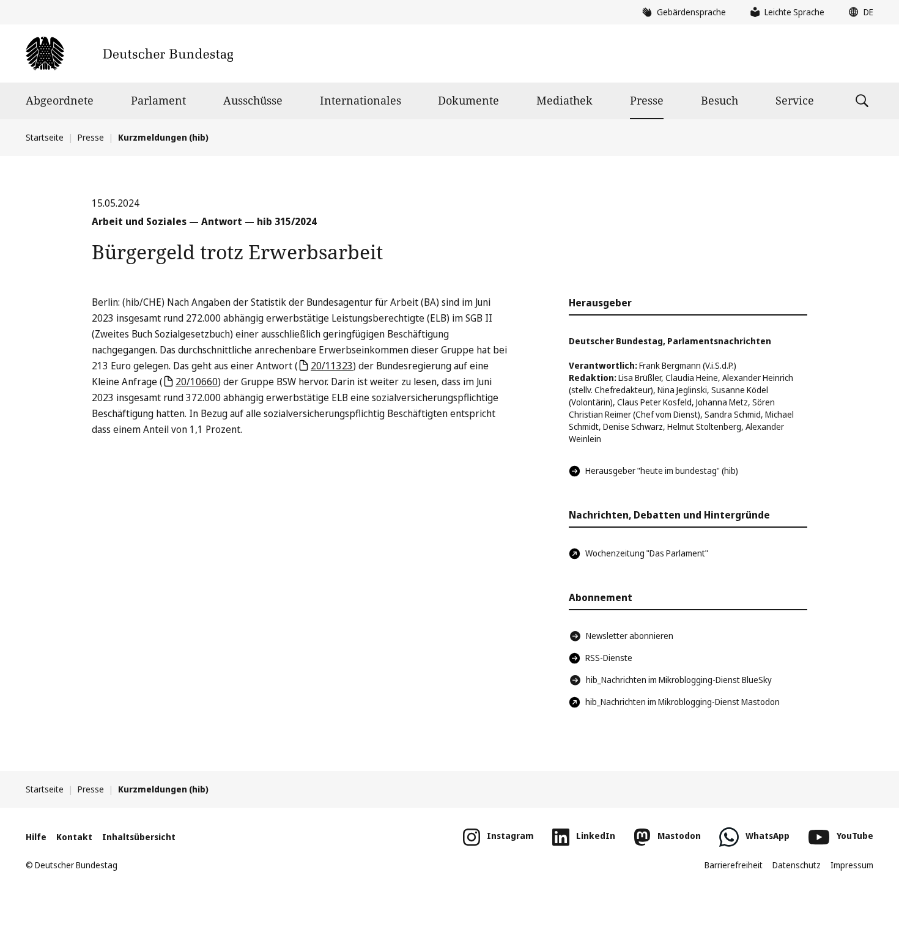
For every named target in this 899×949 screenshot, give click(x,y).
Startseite (45, 137)
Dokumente (468, 100)
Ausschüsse (253, 100)
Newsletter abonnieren (629, 635)
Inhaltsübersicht (139, 837)
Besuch (719, 100)
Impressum (852, 865)
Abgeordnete (60, 100)
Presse (647, 100)
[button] (858, 12)
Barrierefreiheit (734, 865)
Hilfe (36, 837)
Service (794, 100)
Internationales (360, 100)
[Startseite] (129, 53)
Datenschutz (796, 865)
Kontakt (74, 837)
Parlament (158, 100)
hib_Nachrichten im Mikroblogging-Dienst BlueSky (679, 679)
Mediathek (564, 100)
